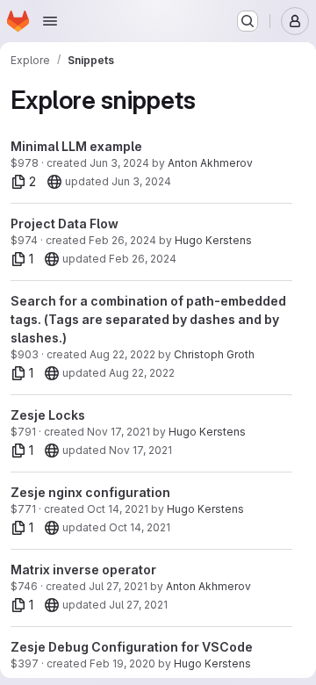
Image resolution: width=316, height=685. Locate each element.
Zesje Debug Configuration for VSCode (132, 646)
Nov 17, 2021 (118, 431)
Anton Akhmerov (210, 162)
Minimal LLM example (76, 146)
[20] (54, 181)
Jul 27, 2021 (118, 586)
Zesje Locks (48, 414)
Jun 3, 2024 (119, 162)
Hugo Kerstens (213, 240)
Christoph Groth (214, 354)
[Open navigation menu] (50, 21)
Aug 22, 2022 (122, 354)
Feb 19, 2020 (122, 663)
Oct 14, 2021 (117, 509)
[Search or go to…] (247, 21)
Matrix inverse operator (83, 569)
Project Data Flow (64, 223)
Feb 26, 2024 (122, 240)
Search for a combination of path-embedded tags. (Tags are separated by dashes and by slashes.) (148, 319)
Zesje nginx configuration (90, 492)
